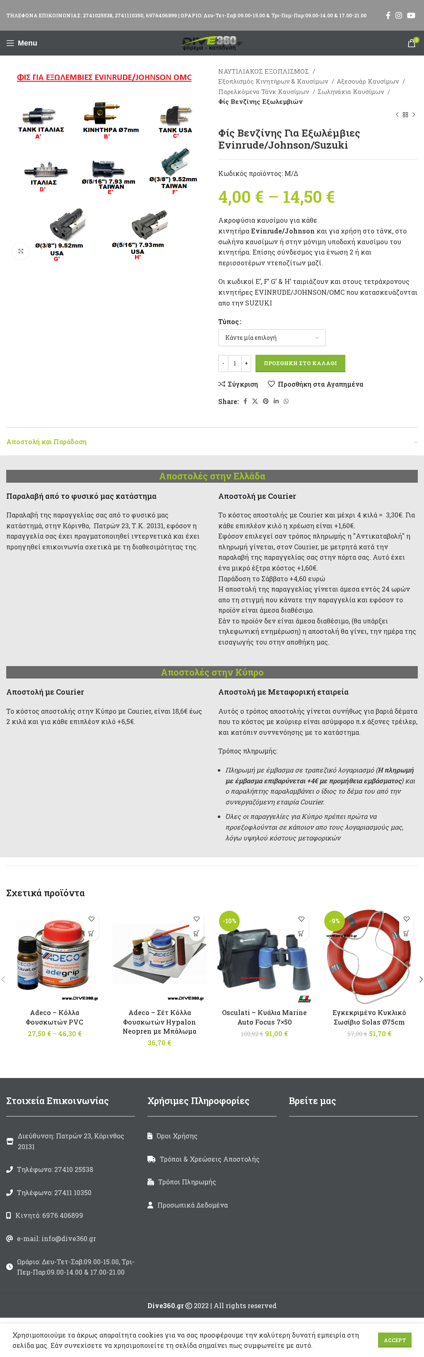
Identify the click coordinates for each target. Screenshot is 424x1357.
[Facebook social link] (388, 15)
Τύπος (228, 321)
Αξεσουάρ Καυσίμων (368, 81)
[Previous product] (397, 115)
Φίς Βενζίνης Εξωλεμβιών (260, 101)
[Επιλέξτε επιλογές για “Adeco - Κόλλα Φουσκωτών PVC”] (91, 933)
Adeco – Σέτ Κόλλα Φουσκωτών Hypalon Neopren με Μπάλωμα (159, 1021)
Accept (395, 1340)
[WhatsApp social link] (286, 401)
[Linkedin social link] (276, 401)
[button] (196, 933)
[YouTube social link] (411, 15)
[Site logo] (212, 42)
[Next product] (414, 115)
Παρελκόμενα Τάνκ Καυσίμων (264, 91)
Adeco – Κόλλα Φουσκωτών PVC (54, 1017)
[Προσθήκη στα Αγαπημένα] (91, 919)
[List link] (70, 1169)
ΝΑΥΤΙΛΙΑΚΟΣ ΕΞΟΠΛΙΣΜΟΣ (264, 71)
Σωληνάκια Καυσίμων (351, 91)
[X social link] (255, 401)
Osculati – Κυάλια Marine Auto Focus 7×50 (264, 1017)
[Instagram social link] (399, 15)
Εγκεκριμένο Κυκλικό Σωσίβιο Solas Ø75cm (369, 1017)
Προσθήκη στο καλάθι (300, 363)
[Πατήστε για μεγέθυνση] (20, 251)
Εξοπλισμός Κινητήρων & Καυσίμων (274, 81)
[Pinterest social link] (265, 401)
